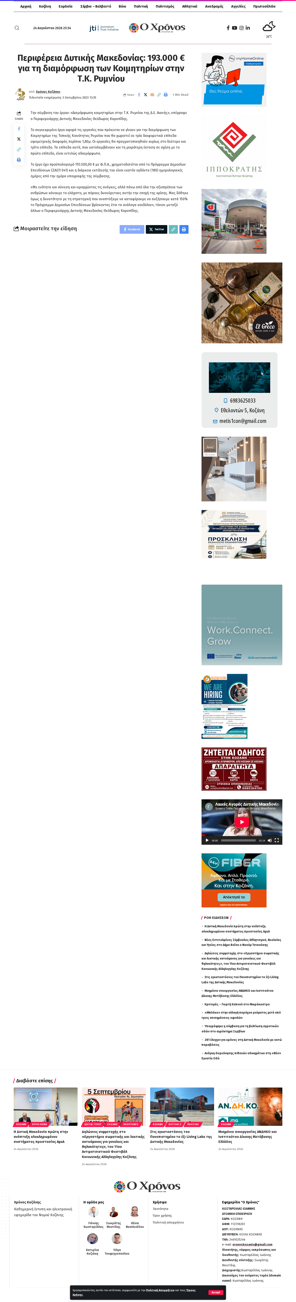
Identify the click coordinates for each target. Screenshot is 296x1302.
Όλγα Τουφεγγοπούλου (117, 1252)
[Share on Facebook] (139, 94)
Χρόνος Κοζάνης (48, 92)
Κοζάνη (21, 1124)
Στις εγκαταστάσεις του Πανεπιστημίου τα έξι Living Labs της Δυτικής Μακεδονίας (181, 1137)
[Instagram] (241, 28)
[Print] (166, 94)
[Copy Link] (159, 94)
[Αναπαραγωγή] (207, 840)
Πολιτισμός (131, 1124)
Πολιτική (193, 1124)
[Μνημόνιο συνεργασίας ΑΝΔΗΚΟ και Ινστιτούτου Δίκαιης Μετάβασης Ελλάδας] (250, 1107)
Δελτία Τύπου (93, 1124)
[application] (242, 822)
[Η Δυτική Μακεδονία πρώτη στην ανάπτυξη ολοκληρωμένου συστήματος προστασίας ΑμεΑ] (46, 1107)
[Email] (152, 94)
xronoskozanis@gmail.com (252, 1244)
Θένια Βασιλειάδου (135, 1225)
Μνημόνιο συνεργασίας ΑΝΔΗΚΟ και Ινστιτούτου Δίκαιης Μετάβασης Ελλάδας (247, 1137)
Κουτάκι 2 (175, 1124)
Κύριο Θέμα (39, 1124)
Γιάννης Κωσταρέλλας (93, 1225)
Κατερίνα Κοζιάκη (92, 1252)
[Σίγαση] (270, 840)
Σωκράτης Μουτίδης (113, 1225)
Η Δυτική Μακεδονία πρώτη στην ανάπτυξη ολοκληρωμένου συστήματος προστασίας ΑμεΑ (41, 1137)
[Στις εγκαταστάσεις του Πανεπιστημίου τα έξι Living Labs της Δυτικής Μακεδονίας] (182, 1107)
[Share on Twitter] (146, 94)
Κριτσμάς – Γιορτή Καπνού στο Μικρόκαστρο (237, 1004)
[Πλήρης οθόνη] (277, 840)
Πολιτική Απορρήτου (160, 1290)
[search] (17, 28)
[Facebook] (228, 28)
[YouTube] (234, 28)
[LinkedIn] (248, 28)
